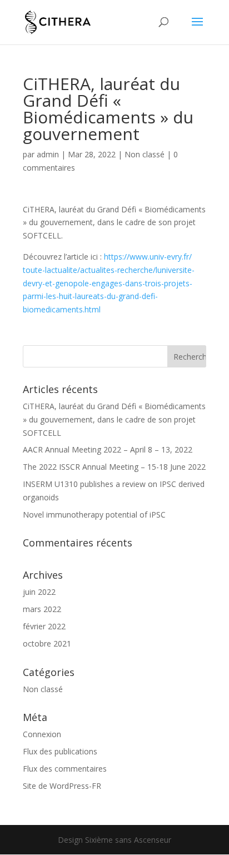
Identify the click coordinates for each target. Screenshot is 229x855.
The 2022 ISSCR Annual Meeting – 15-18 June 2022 (114, 466)
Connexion (42, 734)
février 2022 (44, 626)
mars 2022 (42, 609)
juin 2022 (39, 591)
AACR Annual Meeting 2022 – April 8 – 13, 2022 (107, 449)
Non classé (145, 154)
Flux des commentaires (65, 768)
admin (48, 154)
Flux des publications (60, 751)
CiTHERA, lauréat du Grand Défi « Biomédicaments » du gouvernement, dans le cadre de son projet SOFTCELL (114, 419)
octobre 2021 (47, 643)
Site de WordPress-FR (62, 786)
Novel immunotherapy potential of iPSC (94, 514)
